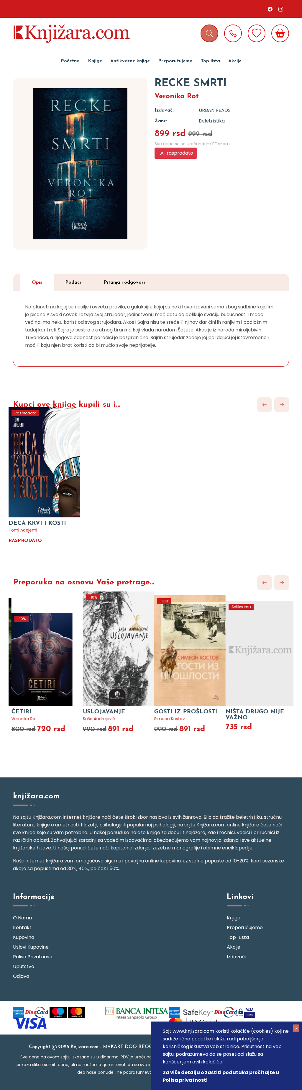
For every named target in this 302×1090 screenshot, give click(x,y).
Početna (70, 61)
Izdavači (236, 956)
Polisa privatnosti (32, 956)
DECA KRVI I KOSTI (37, 523)
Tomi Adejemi (23, 530)
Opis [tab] (37, 282)
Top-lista (210, 61)
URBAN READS (215, 110)
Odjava (21, 976)
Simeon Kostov (166, 719)
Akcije (235, 61)
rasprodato (179, 153)
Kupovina (23, 937)
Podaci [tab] (73, 282)
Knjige (95, 61)
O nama (22, 917)
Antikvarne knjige (130, 61)
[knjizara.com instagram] (280, 9)
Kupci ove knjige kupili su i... (66, 405)
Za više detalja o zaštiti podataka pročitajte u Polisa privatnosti (221, 1076)
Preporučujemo (175, 61)
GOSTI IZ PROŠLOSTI (182, 712)
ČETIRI (19, 712)
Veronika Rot (177, 96)
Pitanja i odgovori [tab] (124, 282)
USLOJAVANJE (101, 712)
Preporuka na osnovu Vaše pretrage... (83, 582)
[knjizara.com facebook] (270, 9)
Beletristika (212, 120)
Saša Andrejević (96, 719)
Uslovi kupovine (31, 947)
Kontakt (22, 927)
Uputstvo (23, 966)
